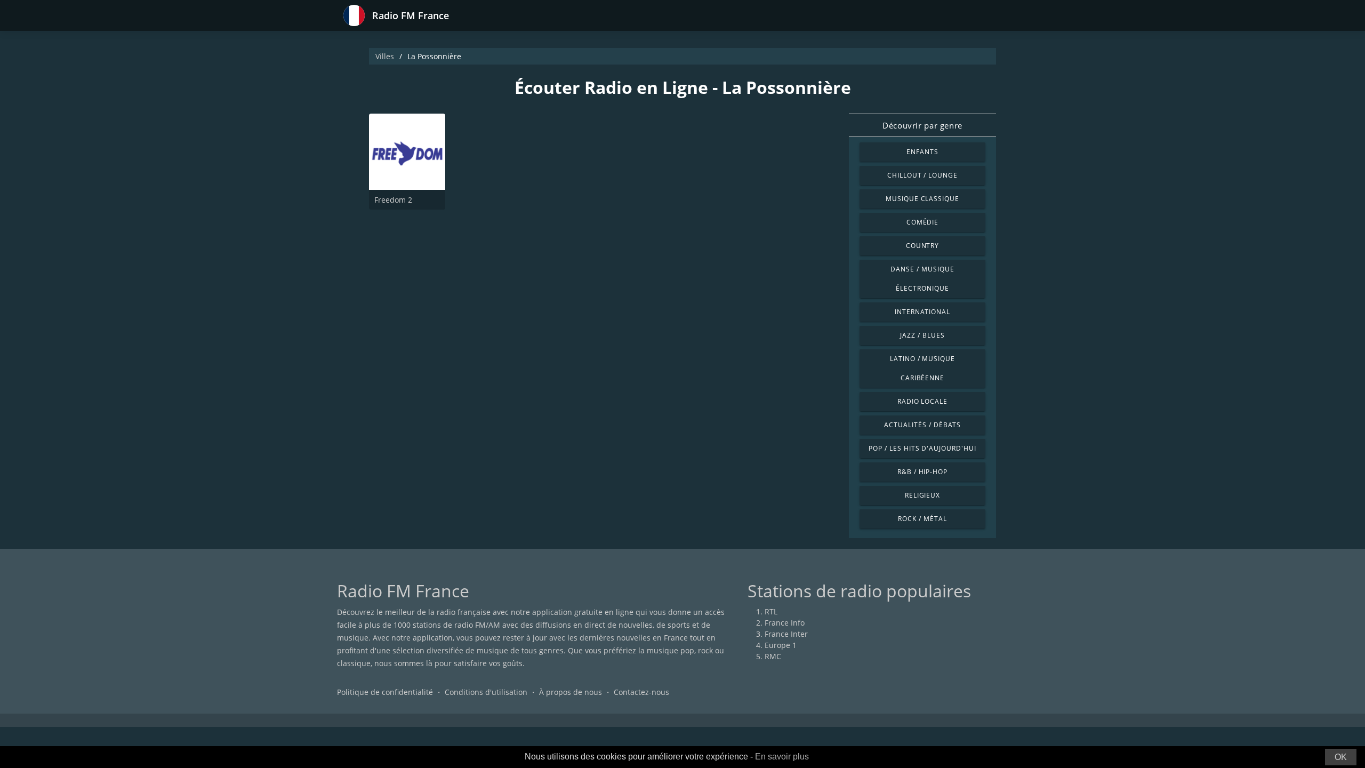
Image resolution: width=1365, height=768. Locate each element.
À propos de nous (570, 692)
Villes (384, 56)
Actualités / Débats (922, 424)
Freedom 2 (393, 200)
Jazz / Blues (922, 335)
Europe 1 (781, 645)
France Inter (786, 634)
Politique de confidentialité (385, 692)
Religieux (923, 495)
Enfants (922, 151)
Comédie (922, 222)
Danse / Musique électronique (922, 279)
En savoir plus (782, 756)
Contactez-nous (641, 692)
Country (923, 245)
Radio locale (922, 401)
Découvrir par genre (922, 125)
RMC (773, 656)
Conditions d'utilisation (486, 692)
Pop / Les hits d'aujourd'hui (922, 448)
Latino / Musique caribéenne (922, 368)
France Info (785, 623)
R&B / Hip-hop (922, 471)
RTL (771, 611)
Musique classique (922, 198)
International (922, 311)
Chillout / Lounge (922, 175)
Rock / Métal (922, 518)
